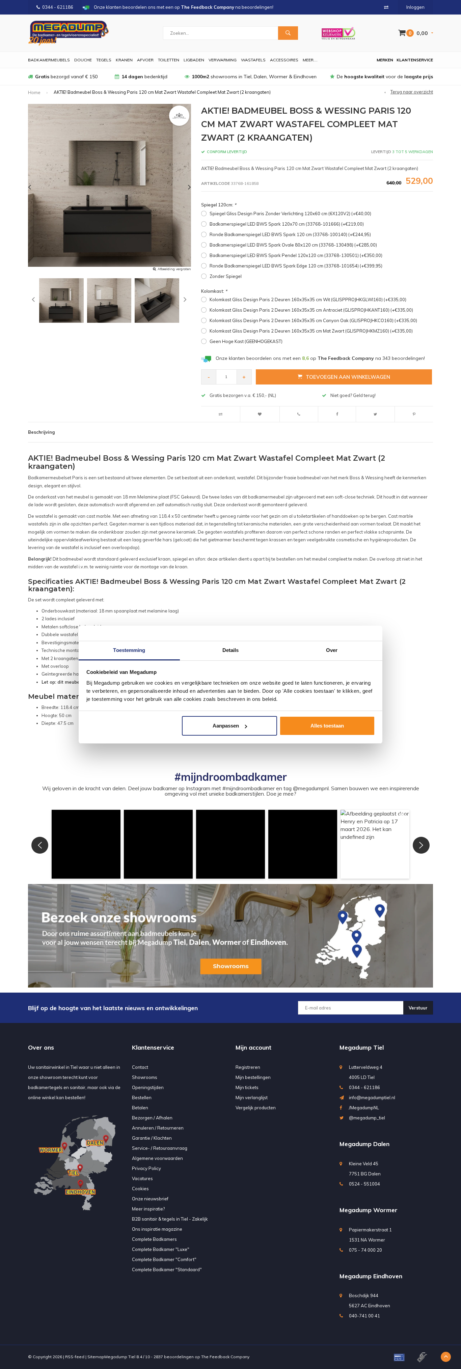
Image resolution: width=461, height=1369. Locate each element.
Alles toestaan (327, 726)
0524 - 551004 (364, 1184)
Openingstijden (148, 1087)
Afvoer (145, 59)
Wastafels (253, 59)
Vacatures (142, 1178)
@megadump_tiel (367, 1117)
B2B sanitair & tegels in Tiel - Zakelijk (170, 1219)
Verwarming (223, 59)
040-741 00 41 (364, 1315)
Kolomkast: (214, 291)
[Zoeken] (288, 33)
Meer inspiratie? (148, 1208)
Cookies (140, 1188)
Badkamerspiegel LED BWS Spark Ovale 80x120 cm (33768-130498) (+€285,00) (293, 245)
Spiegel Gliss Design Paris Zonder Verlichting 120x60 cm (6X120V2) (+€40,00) (290, 213)
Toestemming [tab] (129, 650)
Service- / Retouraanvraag (159, 1148)
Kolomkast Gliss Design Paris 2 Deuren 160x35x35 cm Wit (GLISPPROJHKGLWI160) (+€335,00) (308, 299)
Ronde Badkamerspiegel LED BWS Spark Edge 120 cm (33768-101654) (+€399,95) (296, 265)
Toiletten (168, 59)
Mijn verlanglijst (252, 1097)
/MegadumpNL (364, 1107)
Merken (385, 59)
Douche (83, 59)
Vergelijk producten (256, 1107)
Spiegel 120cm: (218, 204)
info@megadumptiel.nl (372, 1097)
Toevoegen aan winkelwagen (348, 377)
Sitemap (95, 1356)
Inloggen (415, 7)
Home (34, 92)
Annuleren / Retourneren (158, 1128)
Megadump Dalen (364, 1144)
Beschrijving (41, 432)
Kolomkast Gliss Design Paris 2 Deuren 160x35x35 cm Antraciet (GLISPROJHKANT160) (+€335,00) (311, 310)
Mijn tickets (247, 1087)
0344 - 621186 (57, 7)
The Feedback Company (225, 1356)
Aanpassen (226, 726)
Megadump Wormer (369, 1210)
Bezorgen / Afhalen (152, 1117)
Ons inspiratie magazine (157, 1229)
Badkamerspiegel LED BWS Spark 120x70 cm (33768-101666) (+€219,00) (287, 224)
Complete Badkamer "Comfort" (164, 1259)
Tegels (103, 59)
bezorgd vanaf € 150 (66, 77)
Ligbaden (194, 59)
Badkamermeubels (49, 59)
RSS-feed (74, 1356)
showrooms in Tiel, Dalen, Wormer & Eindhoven (254, 77)
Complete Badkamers (154, 1239)
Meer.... (310, 59)
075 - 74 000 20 (365, 1250)
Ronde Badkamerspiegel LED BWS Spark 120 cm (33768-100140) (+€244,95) (290, 234)
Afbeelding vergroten (174, 269)
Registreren (248, 1067)
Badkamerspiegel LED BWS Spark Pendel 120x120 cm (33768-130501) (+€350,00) (296, 255)
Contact (140, 1067)
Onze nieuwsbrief (150, 1198)
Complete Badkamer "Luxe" (160, 1249)
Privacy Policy (146, 1168)
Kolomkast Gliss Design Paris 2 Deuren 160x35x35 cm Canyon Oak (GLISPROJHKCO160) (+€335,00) (313, 320)
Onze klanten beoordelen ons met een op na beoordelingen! (320, 358)
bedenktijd (144, 77)
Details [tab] (230, 650)
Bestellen (142, 1097)
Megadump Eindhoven (371, 1276)
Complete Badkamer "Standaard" (167, 1269)
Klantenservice (415, 59)
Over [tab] (331, 650)
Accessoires (284, 59)
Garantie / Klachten (152, 1138)
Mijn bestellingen (253, 1077)
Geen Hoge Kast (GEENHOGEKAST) (246, 341)
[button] (86, 844)
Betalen (140, 1107)
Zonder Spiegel (226, 276)
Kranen (124, 59)
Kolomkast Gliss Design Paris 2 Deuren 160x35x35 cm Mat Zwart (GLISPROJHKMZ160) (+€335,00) (311, 331)
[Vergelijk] (386, 7)
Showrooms (144, 1077)
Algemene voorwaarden (157, 1158)
